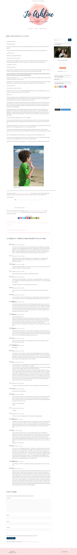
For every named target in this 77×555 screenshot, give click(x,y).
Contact (31, 28)
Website (8, 527)
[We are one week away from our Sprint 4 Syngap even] (57, 93)
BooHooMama (12, 418)
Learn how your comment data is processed (30, 541)
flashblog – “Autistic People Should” (23, 193)
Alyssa (10, 338)
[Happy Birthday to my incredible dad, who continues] (62, 99)
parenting (46, 222)
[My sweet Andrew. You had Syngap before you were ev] (57, 99)
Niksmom (11, 264)
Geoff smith (11, 328)
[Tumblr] (30, 218)
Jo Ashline (8, 28)
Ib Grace (10, 388)
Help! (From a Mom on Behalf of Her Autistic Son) (17, 230)
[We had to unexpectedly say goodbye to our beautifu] (57, 105)
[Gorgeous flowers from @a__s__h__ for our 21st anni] (68, 99)
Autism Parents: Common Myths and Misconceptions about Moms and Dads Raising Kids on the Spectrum (30, 232)
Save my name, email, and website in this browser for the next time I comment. (22, 535)
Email (8, 521)
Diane (10, 276)
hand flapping (40, 222)
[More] (39, 218)
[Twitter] (23, 218)
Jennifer (10, 468)
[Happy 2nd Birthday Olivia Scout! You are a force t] (68, 105)
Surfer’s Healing (21, 77)
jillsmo (10, 244)
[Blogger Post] (36, 218)
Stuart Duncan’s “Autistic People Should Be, (36, 210)
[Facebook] (19, 218)
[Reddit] (32, 218)
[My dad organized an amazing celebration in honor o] (62, 105)
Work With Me (43, 28)
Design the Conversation (64, 552)
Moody (10, 430)
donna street (11, 314)
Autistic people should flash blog (29, 222)
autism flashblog (17, 222)
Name (8, 515)
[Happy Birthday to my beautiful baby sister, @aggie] (68, 93)
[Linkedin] (25, 218)
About (36, 28)
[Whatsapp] (34, 218)
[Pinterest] (28, 218)
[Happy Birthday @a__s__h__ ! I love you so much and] (62, 93)
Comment (9, 498)
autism (13, 221)
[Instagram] (21, 218)
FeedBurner (65, 71)
